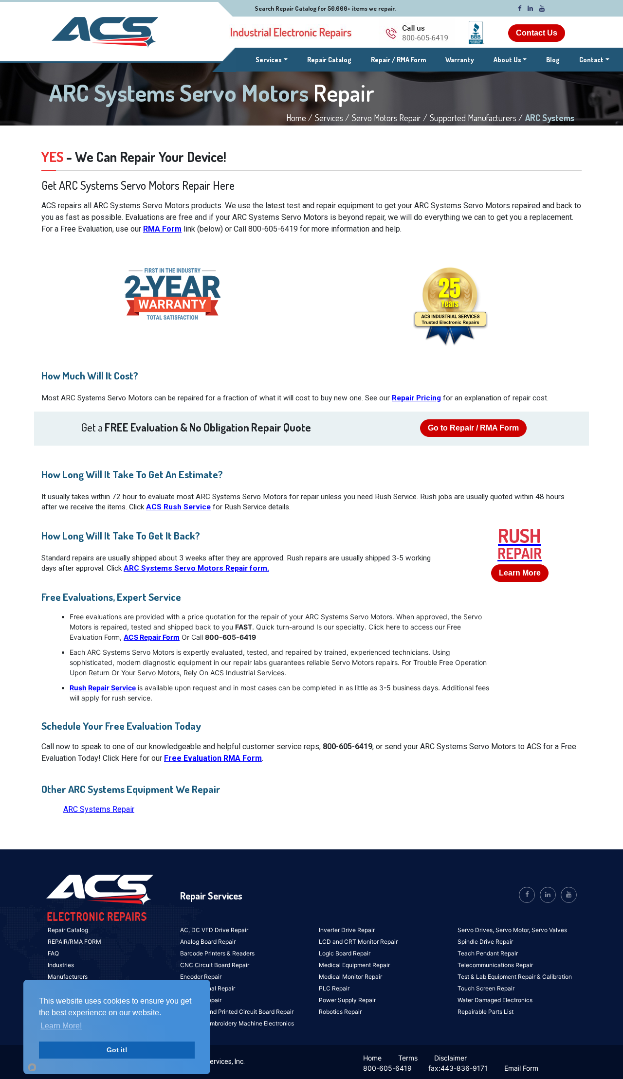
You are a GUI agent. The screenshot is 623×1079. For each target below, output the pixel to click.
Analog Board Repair (208, 941)
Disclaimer (450, 1058)
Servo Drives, (476, 930)
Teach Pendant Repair (488, 953)
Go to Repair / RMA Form (473, 428)
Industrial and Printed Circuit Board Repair (236, 1011)
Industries (61, 965)
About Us (507, 59)
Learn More (520, 573)
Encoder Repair (200, 976)
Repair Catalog (329, 59)
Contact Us (536, 33)
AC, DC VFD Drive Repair (214, 930)
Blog (553, 59)
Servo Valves (549, 930)
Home (372, 1058)
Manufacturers (68, 976)
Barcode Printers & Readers (217, 953)
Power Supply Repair (347, 1000)
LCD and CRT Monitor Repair (358, 941)
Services (272, 59)
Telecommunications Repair (495, 965)
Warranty (459, 59)
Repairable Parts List (485, 1011)
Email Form (521, 1068)
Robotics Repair (340, 1011)
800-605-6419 (387, 1068)
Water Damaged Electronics (495, 1000)
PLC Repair (334, 988)
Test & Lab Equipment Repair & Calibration (515, 976)
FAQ (53, 953)
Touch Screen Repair (486, 988)
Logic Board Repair (344, 953)
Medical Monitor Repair (350, 976)
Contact (591, 59)
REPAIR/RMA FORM (74, 941)
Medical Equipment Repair (354, 965)
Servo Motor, (513, 930)
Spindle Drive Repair (485, 941)
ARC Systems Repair (98, 809)
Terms (408, 1058)
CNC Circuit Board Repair (214, 965)
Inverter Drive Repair (347, 930)
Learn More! (61, 1026)
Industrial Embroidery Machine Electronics (237, 1023)
